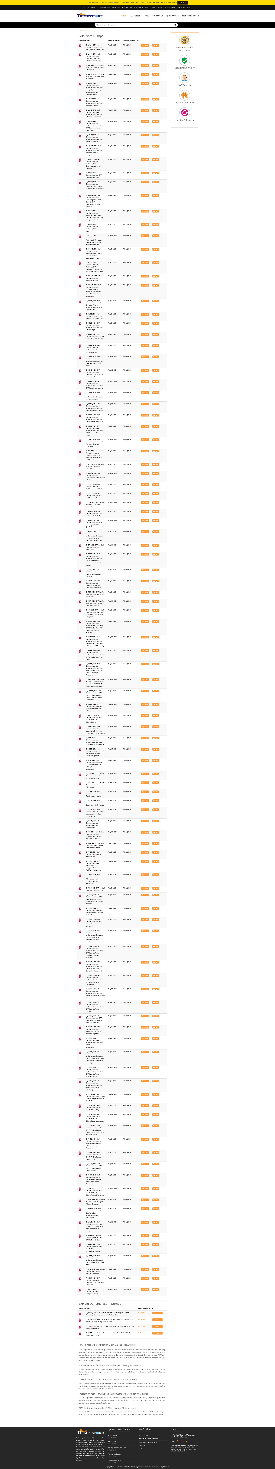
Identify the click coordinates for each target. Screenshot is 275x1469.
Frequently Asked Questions (148, 1439)
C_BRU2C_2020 (94, 305)
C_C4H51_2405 (94, 395)
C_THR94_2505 (94, 1042)
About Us (142, 1445)
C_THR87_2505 (95, 993)
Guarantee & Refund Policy (148, 1442)
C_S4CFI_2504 (95, 641)
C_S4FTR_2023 (94, 718)
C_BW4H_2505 (94, 316)
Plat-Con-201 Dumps (114, 1454)
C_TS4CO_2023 (94, 1179)
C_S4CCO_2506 (95, 626)
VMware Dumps (157, 7)
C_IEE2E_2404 (94, 559)
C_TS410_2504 (95, 1097)
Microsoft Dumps (104, 7)
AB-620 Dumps (112, 1441)
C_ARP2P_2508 (94, 113)
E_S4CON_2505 (94, 1247)
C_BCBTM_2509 (95, 186)
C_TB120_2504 (94, 854)
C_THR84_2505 (94, 951)
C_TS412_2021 (94, 1107)
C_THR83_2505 (94, 936)
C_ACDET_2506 (93, 57)
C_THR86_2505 (94, 979)
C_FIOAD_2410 (94, 486)
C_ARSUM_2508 (94, 150)
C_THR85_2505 (94, 966)
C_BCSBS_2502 (94, 227)
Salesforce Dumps (142, 7)
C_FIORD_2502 (94, 495)
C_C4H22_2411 (94, 326)
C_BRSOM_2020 (94, 290)
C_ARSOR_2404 (94, 138)
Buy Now (155, 45)
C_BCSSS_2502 (94, 266)
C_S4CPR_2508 (95, 669)
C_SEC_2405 (95, 784)
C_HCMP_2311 (94, 523)
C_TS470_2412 (94, 1167)
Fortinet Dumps (127, 7)
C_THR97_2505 (94, 1085)
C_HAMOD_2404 (94, 513)
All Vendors (136, 16)
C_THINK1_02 (95, 889)
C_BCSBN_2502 (94, 215)
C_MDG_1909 (95, 594)
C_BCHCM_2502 (94, 200)
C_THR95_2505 (95, 1057)
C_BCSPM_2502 (94, 253)
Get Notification (157, 1313)
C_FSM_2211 (95, 504)
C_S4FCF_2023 (94, 707)
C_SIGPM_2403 (95, 812)
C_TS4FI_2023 (95, 1191)
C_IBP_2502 (95, 547)
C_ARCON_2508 (94, 102)
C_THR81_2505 (94, 911)
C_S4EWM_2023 (95, 695)
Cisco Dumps (90, 7)
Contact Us (157, 16)
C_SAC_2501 (95, 776)
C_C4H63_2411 (95, 430)
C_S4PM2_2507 (95, 729)
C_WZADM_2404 (94, 1212)
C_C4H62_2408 (94, 418)
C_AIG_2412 (95, 76)
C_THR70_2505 (95, 899)
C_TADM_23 (95, 845)
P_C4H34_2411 (95, 1281)
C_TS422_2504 (95, 1129)
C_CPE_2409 (95, 455)
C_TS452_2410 (94, 1143)
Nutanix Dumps (170, 7)
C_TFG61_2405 (93, 878)
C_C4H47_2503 (94, 384)
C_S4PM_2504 (95, 741)
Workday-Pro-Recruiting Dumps (117, 1448)
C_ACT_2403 (95, 67)
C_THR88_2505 (94, 1006)
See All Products (184, 7)
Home (123, 16)
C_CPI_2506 (95, 466)
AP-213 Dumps (112, 1435)
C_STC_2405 (95, 835)
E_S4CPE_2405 (95, 1260)
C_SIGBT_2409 (95, 794)
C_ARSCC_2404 (94, 125)
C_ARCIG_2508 (94, 88)
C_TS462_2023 (94, 1155)
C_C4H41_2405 (94, 348)
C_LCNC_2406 (94, 573)
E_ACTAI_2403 (94, 1226)
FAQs (147, 16)
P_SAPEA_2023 (94, 1291)
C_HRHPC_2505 (94, 535)
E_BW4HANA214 (94, 1237)
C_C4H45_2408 (95, 360)
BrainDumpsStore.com (138, 1467)
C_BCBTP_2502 (108, 1314)
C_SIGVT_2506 (93, 824)
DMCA (141, 1449)
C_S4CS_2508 (95, 682)
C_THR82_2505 (95, 922)
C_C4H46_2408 (94, 373)
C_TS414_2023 (95, 1117)
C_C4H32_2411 (95, 337)
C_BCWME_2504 (93, 278)
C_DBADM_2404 (95, 476)
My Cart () (173, 16)
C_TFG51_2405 (93, 865)
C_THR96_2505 (94, 1071)
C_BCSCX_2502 (94, 239)
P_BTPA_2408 (95, 1271)
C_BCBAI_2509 (95, 163)
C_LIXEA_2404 (94, 584)
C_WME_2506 (95, 1202)
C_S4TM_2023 (94, 764)
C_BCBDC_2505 (94, 175)
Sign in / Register (190, 16)
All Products (143, 1435)
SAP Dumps (116, 7)
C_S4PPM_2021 (94, 752)
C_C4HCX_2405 (95, 442)
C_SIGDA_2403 (95, 802)
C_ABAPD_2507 (95, 47)
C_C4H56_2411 (95, 407)
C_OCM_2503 (95, 603)
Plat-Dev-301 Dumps (114, 1460)
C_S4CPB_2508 (95, 654)
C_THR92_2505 (94, 1030)
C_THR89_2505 (94, 1019)
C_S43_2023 (95, 613)
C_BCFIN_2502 (109, 1320)
